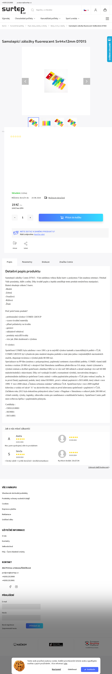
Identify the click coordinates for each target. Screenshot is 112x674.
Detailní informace (18, 178)
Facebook (10, 587)
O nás (4, 536)
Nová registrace (8, 625)
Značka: (15, 131)
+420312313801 (8, 580)
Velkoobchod (7, 546)
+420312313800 (8, 576)
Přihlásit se (34, 625)
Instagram (16, 587)
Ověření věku (7, 519)
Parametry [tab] (27, 261)
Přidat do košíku (73, 217)
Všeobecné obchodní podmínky (15, 493)
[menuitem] (7, 18)
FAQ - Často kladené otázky (13, 551)
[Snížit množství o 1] (15, 218)
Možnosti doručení (56, 198)
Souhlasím (91, 669)
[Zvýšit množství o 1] (30, 218)
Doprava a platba (9, 509)
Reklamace (6, 514)
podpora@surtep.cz (10, 572)
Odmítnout (72, 669)
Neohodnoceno (28, 136)
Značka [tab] (66, 261)
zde (65, 663)
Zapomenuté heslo (9, 628)
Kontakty (6, 541)
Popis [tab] (9, 261)
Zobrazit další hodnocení (98, 467)
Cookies (5, 503)
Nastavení (56, 669)
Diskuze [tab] (46, 261)
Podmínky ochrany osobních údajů (16, 498)
